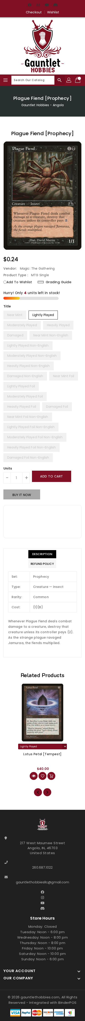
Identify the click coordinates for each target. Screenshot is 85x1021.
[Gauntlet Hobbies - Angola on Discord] (55, 5)
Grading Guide (59, 282)
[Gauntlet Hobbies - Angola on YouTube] (47, 5)
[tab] (42, 554)
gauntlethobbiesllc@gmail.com (42, 882)
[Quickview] (34, 776)
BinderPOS (67, 1002)
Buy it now (21, 495)
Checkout (34, 12)
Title (7, 306)
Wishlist (53, 12)
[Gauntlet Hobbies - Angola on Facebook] (29, 5)
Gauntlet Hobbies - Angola (42, 105)
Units (7, 468)
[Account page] (69, 80)
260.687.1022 (42, 867)
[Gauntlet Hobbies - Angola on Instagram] (38, 5)
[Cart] (78, 80)
